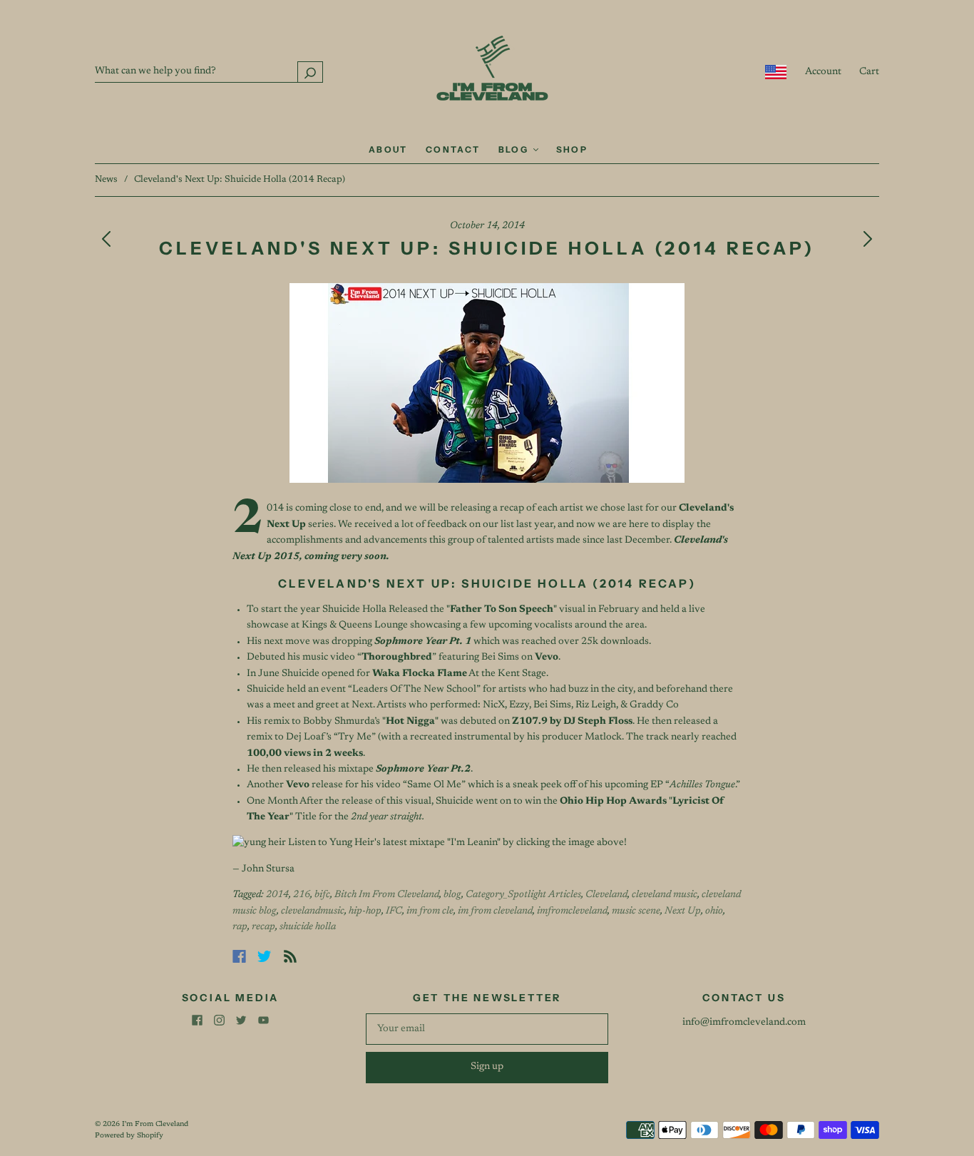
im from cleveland (495, 911)
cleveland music (664, 895)
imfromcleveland (572, 911)
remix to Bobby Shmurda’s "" (351, 722)
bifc (322, 895)
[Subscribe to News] (290, 956)
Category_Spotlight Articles (523, 895)
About (388, 149)
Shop (572, 149)
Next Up (683, 911)
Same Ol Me (434, 785)
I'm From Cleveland (155, 1124)
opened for (394, 674)
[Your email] (487, 1029)
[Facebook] (239, 956)
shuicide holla (308, 927)
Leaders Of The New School (414, 690)
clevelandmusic (312, 911)
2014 (277, 895)
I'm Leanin (474, 843)
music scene (636, 911)
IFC (394, 911)
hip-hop (365, 911)
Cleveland (606, 895)
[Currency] (776, 72)
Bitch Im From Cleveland (386, 895)
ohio (714, 911)
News (106, 179)
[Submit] (310, 71)
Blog (515, 149)
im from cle (429, 911)
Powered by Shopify (129, 1136)
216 (301, 895)
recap (263, 927)
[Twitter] (264, 956)
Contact (453, 149)
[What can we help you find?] (209, 71)
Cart (869, 72)
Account (823, 72)
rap (239, 927)
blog (452, 895)
